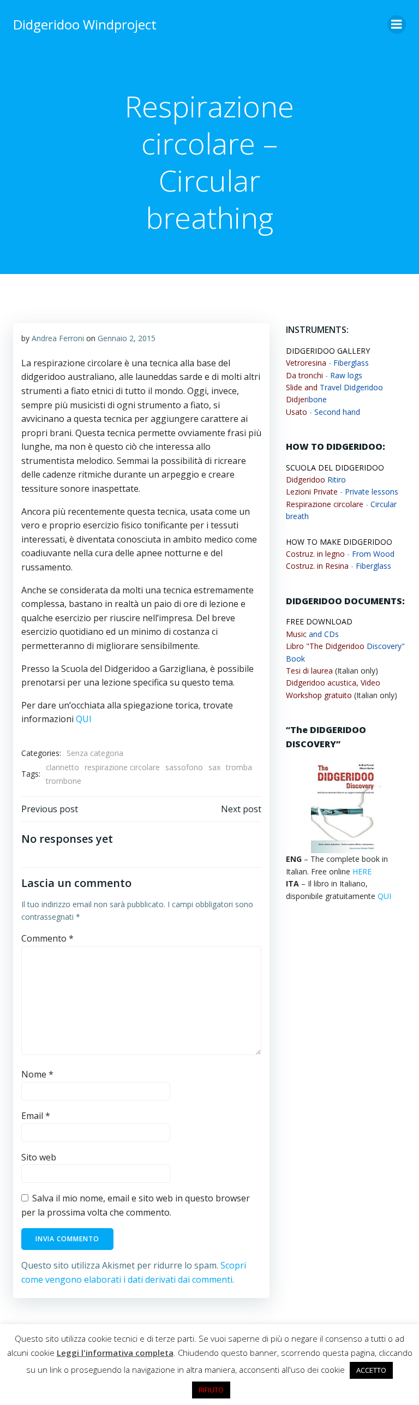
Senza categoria (95, 753)
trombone (63, 781)
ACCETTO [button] (371, 1370)
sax (214, 767)
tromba (239, 767)
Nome (37, 1074)
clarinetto (62, 767)
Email (35, 1116)
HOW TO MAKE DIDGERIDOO (339, 542)
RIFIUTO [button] (211, 1390)
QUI (84, 719)
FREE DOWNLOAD (319, 621)
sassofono (184, 767)
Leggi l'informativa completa (115, 1352)
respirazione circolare (122, 767)
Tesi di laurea (309, 670)
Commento (47, 938)
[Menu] (396, 24)
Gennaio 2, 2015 (126, 338)
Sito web (38, 1157)
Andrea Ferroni (58, 338)
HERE (362, 871)
